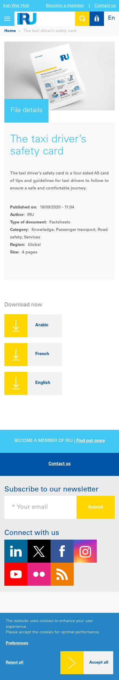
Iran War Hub (16, 6)
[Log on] (97, 19)
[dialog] (59, 646)
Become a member (65, 6)
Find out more (90, 441)
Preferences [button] (17, 643)
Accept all (98, 663)
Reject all (14, 662)
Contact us (105, 6)
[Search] (82, 19)
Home (10, 31)
